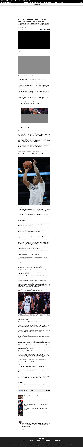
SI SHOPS (19, 0)
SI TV (62, 2)
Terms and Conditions (48, 440)
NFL (24, 2)
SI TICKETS (11, 0)
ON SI (4, 0)
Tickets (47, 4)
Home (35, 4)
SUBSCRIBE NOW (27, 0)
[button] (46, 2)
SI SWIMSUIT (7, 0)
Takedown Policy (39, 440)
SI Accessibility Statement (57, 440)
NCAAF (35, 2)
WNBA (38, 2)
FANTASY (41, 2)
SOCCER (26, 2)
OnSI (37, 4)
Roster (42, 4)
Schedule (39, 4)
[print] (23, 429)
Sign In (81, 2)
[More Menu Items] (64, 2)
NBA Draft (20, 134)
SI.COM (2, 0)
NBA (30, 2)
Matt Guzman (20, 27)
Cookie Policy (31, 440)
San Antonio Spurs (37, 75)
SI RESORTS (15, 0)
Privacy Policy (23, 440)
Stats (45, 4)
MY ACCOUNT (23, 0)
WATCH (59, 2)
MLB (32, 2)
